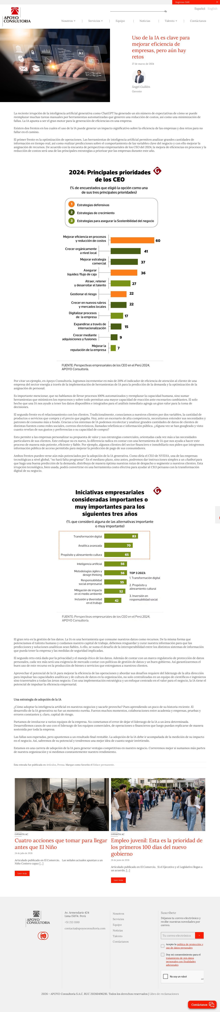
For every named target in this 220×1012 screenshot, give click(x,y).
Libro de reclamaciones (164, 994)
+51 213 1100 (72, 922)
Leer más (22, 873)
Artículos (51, 764)
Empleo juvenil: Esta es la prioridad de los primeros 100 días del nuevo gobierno (156, 847)
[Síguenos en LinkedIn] (44, 936)
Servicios (118, 919)
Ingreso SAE (182, 2)
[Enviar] (164, 11)
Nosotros (118, 913)
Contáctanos (121, 941)
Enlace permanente (103, 764)
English (212, 8)
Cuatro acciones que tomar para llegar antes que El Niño (61, 843)
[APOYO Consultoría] (20, 16)
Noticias (118, 930)
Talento (117, 936)
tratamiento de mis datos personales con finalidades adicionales (181, 961)
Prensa (60, 764)
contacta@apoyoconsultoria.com (85, 928)
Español (200, 8)
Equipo (117, 924)
